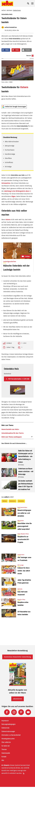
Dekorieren (17, 10)
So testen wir (5, 745)
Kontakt (3, 756)
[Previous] (3, 70)
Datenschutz (5, 727)
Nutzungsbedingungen (8, 724)
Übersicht (28, 56)
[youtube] (28, 712)
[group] (17, 79)
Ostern (24, 87)
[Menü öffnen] (32, 3)
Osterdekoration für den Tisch (12, 433)
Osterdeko (21, 501)
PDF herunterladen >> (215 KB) (18, 379)
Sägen (13, 196)
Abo (2, 760)
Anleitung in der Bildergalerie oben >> (17, 191)
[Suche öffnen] (28, 3)
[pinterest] (21, 712)
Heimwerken (5, 183)
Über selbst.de (6, 742)
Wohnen (9, 10)
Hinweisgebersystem (8, 738)
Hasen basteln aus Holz (9, 429)
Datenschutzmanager (8, 731)
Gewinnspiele (5, 753)
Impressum (5, 720)
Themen (4, 749)
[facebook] (7, 712)
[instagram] (14, 712)
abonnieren (17, 699)
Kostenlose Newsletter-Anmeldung (17, 657)
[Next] (31, 70)
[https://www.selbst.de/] (7, 3)
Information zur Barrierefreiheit (10, 735)
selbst (3, 10)
